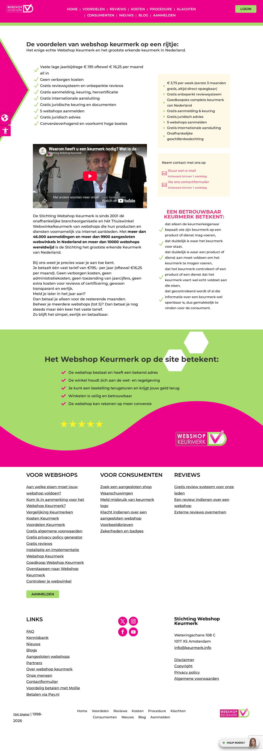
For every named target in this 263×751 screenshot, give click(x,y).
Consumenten (100, 15)
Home (72, 9)
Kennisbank (37, 637)
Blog (143, 15)
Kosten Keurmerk (42, 518)
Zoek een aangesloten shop (126, 487)
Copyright (183, 666)
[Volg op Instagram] (133, 621)
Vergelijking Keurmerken (49, 512)
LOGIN (245, 9)
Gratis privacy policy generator (54, 537)
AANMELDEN (42, 594)
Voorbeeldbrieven (116, 524)
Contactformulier (42, 681)
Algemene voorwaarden (196, 678)
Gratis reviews (39, 543)
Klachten (186, 9)
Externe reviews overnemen (200, 512)
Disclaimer (184, 660)
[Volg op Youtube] (133, 631)
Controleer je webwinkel (49, 581)
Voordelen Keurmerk (45, 524)
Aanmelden (164, 15)
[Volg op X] (122, 621)
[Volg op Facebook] (122, 631)
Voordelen (94, 9)
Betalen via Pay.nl (42, 694)
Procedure (161, 9)
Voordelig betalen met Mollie (53, 688)
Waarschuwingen (116, 493)
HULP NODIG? (236, 742)
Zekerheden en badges (121, 531)
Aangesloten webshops (48, 656)
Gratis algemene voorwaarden (54, 531)
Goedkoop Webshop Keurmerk (55, 562)
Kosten (138, 9)
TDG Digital (21, 714)
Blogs (31, 650)
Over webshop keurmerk (49, 669)
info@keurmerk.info (192, 647)
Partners (34, 663)
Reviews (118, 9)
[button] (5, 130)
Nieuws (126, 15)
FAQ (30, 631)
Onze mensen (39, 675)
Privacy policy (187, 672)
